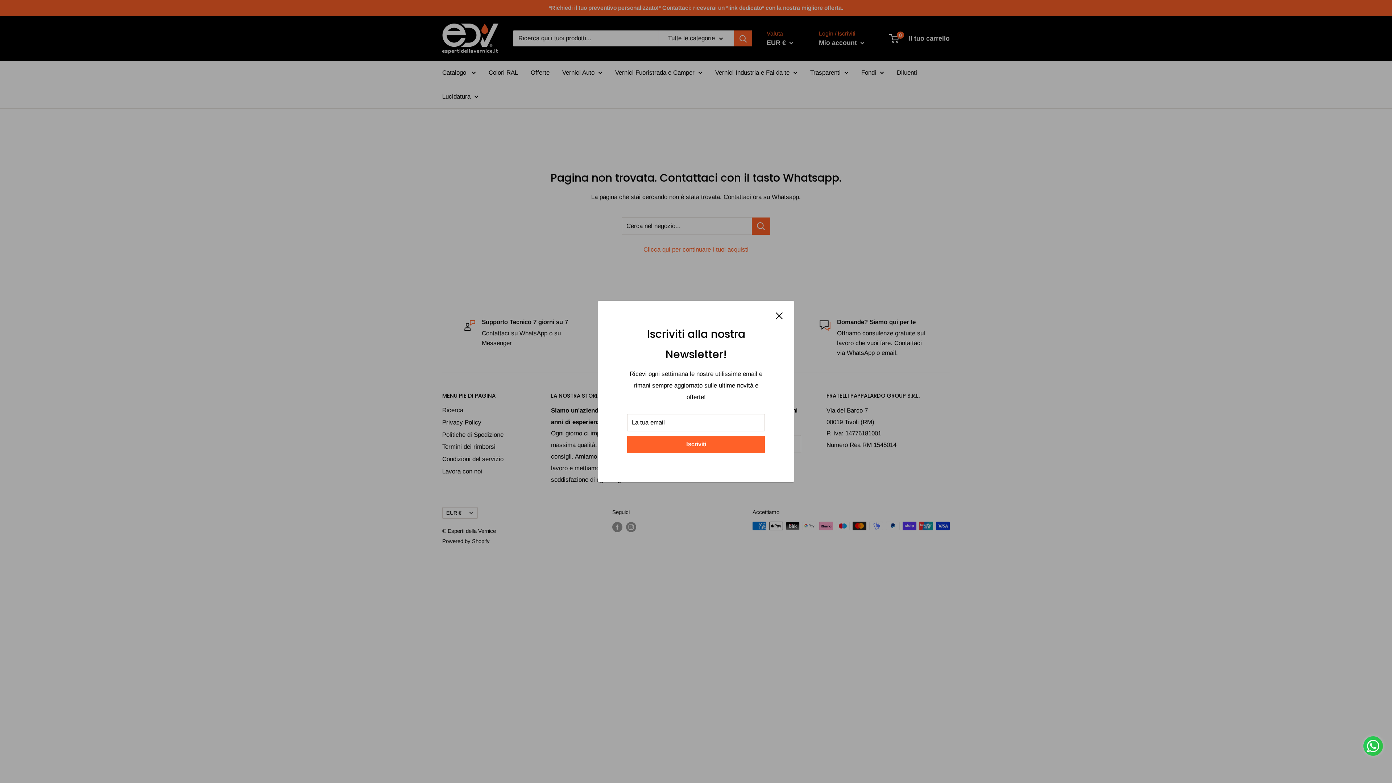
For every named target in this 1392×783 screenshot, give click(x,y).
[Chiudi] (779, 315)
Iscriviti (696, 444)
